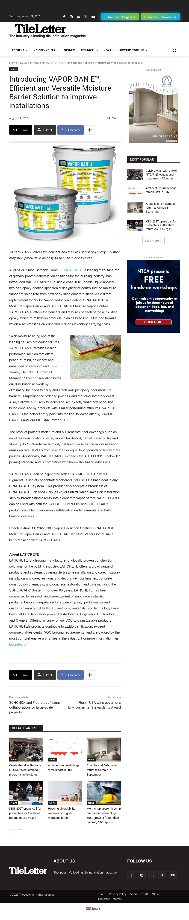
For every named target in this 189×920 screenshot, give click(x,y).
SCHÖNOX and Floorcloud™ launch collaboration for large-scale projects (35, 707)
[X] (86, 17)
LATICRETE (73, 269)
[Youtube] (93, 17)
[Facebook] (64, 17)
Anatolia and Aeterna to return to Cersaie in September (102, 770)
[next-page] (19, 832)
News (23, 63)
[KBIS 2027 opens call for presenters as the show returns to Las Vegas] (26, 793)
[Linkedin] (78, 17)
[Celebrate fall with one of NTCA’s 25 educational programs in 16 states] (26, 749)
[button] (174, 50)
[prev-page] (12, 832)
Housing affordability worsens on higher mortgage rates (61, 813)
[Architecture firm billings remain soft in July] (65, 749)
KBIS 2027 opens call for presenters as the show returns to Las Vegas (25, 813)
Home (13, 63)
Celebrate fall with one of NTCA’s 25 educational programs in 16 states (25, 770)
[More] (90, 130)
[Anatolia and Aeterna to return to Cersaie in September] (104, 749)
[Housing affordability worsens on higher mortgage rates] (65, 793)
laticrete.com (19, 644)
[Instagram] (71, 17)
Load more (152, 240)
